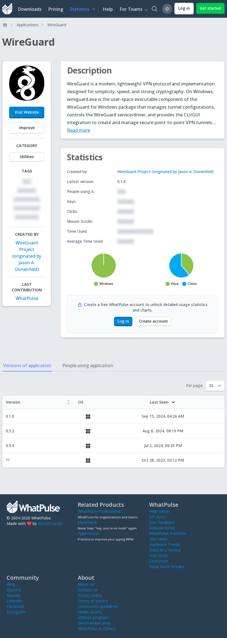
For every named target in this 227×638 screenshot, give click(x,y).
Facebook (15, 606)
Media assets (90, 612)
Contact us (88, 589)
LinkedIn (14, 600)
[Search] (154, 9)
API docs (157, 516)
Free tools (158, 555)
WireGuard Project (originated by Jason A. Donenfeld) (26, 256)
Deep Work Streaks (166, 566)
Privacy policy (90, 595)
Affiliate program (93, 617)
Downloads (30, 9)
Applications (27, 24)
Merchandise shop (94, 623)
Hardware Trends (164, 544)
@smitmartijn (50, 523)
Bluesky (13, 595)
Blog (11, 584)
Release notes (162, 527)
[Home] (5, 25)
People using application (87, 365)
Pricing (55, 9)
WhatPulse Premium (167, 533)
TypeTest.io (88, 533)
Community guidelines (98, 606)
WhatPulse (27, 298)
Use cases (158, 539)
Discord (13, 589)
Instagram (16, 612)
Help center (159, 511)
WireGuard (56, 24)
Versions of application (27, 365)
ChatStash (158, 561)
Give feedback (161, 522)
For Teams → (134, 9)
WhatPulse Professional (99, 511)
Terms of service (93, 600)
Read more (78, 130)
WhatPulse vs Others (97, 628)
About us (86, 584)
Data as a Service (165, 550)
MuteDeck (87, 522)
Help (108, 9)
